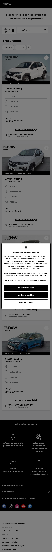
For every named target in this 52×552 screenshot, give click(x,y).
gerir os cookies (26, 302)
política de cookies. (38, 280)
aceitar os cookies (26, 295)
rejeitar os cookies (26, 288)
